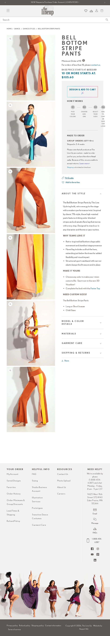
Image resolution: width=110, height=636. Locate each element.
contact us (95, 65)
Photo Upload (63, 481)
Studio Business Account (39, 489)
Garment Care (39, 525)
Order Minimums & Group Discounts (16, 502)
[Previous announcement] (5, 2)
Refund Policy (13, 521)
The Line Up (87, 626)
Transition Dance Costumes (40, 517)
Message (94, 523)
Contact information (53, 625)
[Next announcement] (105, 2)
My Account (12, 474)
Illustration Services (37, 500)
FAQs (95, 533)
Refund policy (24, 625)
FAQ (34, 474)
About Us (61, 487)
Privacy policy (12, 625)
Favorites (11, 487)
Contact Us (62, 474)
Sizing (35, 481)
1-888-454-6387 (97, 540)
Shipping (70, 167)
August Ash (84, 629)
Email (95, 514)
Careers (61, 494)
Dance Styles (29, 29)
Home (9, 29)
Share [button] (66, 361)
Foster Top (95, 288)
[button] (82, 193)
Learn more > (85, 163)
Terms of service (14, 629)
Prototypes (37, 508)
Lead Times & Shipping (13, 513)
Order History (14, 494)
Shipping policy (38, 625)
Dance (17, 29)
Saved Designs (14, 481)
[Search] (107, 20)
